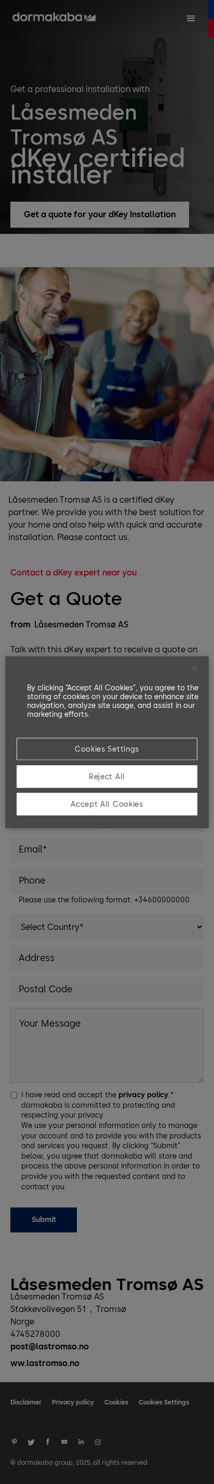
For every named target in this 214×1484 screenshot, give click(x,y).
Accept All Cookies (107, 803)
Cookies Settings (107, 748)
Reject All (107, 776)
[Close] (194, 668)
